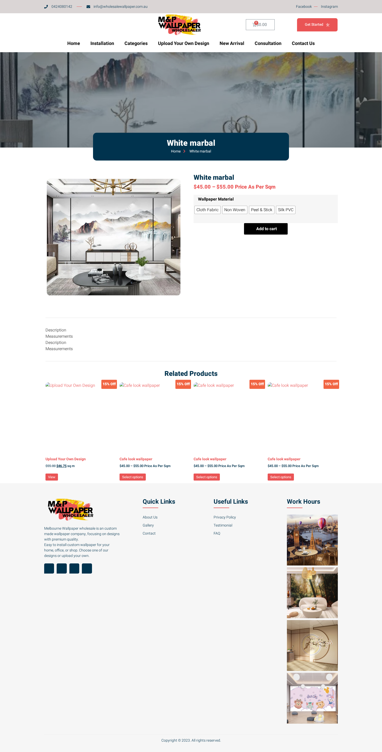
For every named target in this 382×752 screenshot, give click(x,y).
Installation (102, 43)
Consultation (268, 43)
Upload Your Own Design (183, 43)
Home (73, 43)
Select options (132, 477)
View (51, 477)
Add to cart (266, 229)
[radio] (207, 210)
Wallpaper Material (216, 199)
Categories (136, 43)
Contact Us (303, 43)
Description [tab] (55, 330)
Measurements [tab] (59, 336)
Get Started (314, 24)
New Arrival (232, 43)
